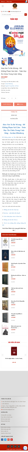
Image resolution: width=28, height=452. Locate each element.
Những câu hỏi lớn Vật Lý (11, 219)
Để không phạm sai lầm (9, 137)
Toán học (14, 19)
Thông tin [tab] (14, 111)
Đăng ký (3, 1)
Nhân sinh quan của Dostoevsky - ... (16, 327)
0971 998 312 (7, 104)
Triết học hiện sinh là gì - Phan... (17, 289)
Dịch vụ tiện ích (4, 431)
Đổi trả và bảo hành (5, 419)
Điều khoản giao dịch (6, 429)
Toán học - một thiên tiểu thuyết (11, 213)
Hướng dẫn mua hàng (6, 415)
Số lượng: (3, 98)
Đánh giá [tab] (14, 115)
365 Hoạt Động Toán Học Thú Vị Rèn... (14, 358)
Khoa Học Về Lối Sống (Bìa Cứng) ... (17, 302)
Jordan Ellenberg (9, 83)
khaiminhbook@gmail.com (15, 11)
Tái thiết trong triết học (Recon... (16, 240)
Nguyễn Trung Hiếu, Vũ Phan (12, 85)
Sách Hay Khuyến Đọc (9, 234)
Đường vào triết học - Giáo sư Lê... (18, 276)
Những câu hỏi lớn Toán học (11, 209)
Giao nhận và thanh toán (6, 417)
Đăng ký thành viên (5, 421)
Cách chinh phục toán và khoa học (13, 216)
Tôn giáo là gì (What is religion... (16, 314)
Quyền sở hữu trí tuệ (6, 433)
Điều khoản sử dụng (5, 427)
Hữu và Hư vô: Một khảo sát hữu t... (18, 252)
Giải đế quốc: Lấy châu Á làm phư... (18, 264)
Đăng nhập (9, 1)
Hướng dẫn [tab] (14, 118)
